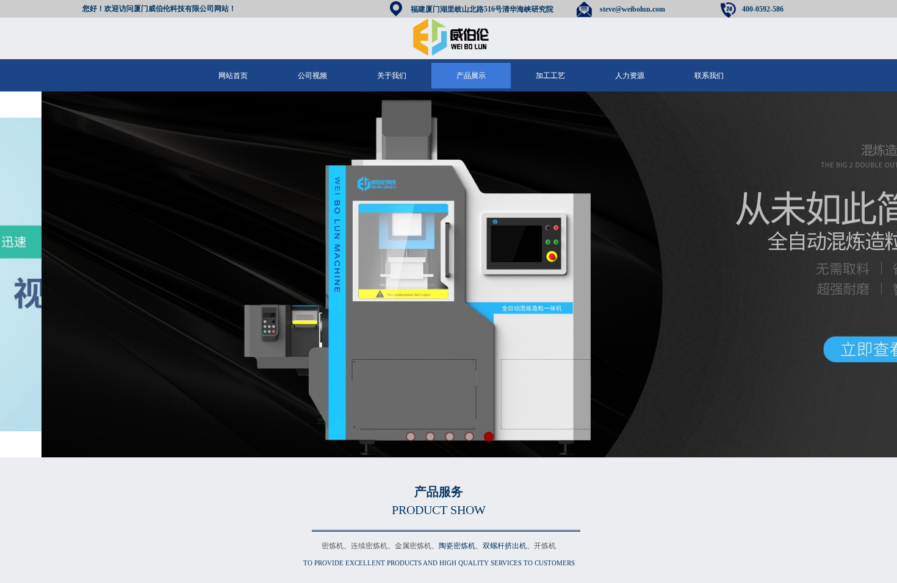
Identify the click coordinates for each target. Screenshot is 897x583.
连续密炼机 (369, 546)
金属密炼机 (413, 546)
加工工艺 (550, 75)
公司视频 (312, 75)
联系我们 (709, 75)
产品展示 (471, 75)
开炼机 (545, 546)
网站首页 (233, 75)
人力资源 (629, 75)
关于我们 (391, 75)
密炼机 (333, 546)
